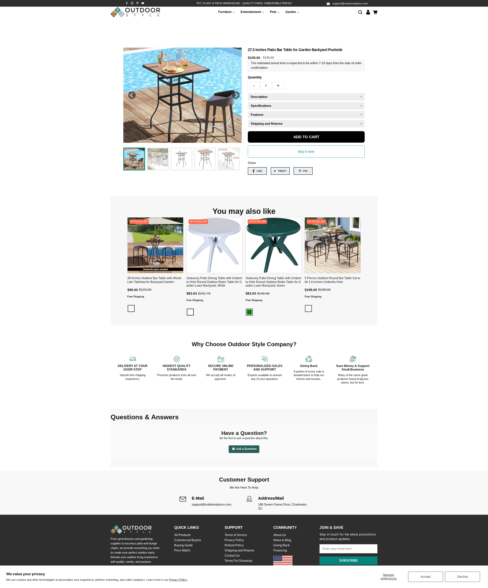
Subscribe (348, 560)
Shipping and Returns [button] (267, 123)
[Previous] (132, 95)
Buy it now (306, 151)
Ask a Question (246, 448)
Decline (462, 576)
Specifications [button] (261, 105)
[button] (360, 12)
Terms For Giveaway (238, 560)
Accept (426, 576)
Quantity (255, 77)
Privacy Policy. (178, 579)
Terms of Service (236, 535)
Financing (280, 550)
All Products (182, 535)
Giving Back (281, 545)
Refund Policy (234, 545)
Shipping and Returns (239, 550)
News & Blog (282, 540)
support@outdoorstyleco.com (350, 3)
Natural (131, 308)
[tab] (306, 97)
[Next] (236, 95)
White (190, 312)
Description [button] (259, 96)
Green (249, 312)
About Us (279, 535)
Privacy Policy (234, 540)
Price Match (182, 550)
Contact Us (232, 555)
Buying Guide (183, 545)
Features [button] (257, 114)
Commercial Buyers (187, 540)
